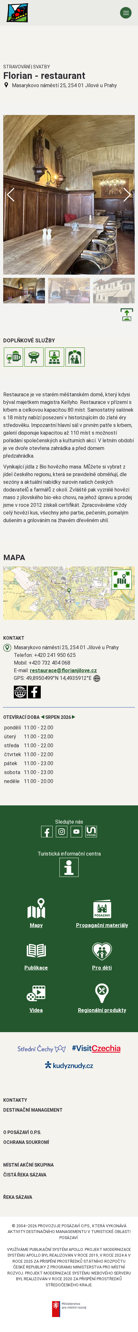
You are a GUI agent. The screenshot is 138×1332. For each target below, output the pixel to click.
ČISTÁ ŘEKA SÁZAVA (24, 1174)
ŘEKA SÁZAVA (17, 1197)
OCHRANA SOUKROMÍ (26, 1142)
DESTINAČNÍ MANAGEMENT (33, 1110)
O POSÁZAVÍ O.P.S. (22, 1132)
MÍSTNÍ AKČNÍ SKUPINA (28, 1165)
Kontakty (15, 1100)
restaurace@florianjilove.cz (63, 670)
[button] (127, 195)
